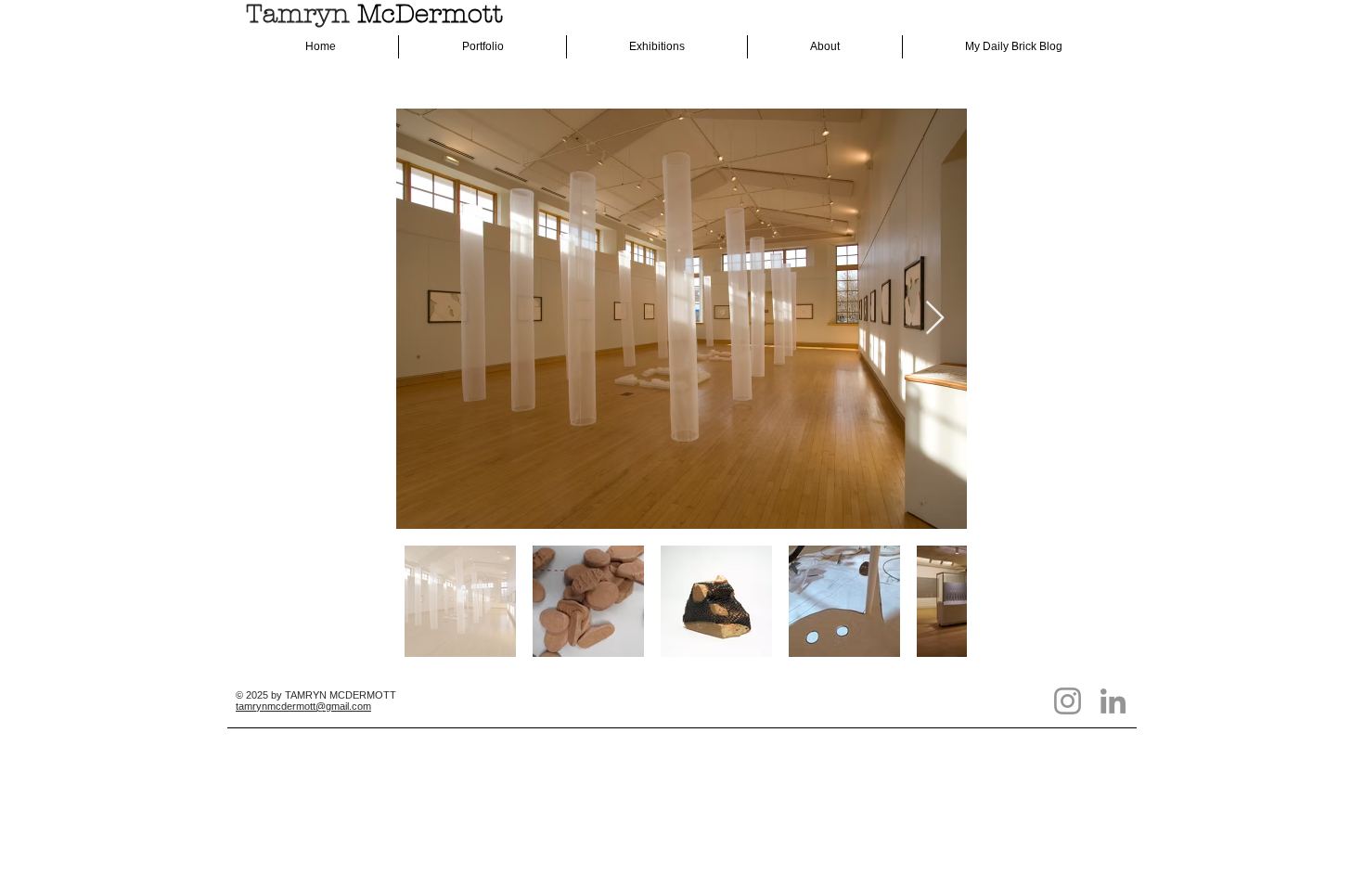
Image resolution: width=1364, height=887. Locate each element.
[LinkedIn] (1113, 701)
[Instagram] (1067, 701)
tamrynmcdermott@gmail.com (303, 706)
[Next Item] (935, 319)
